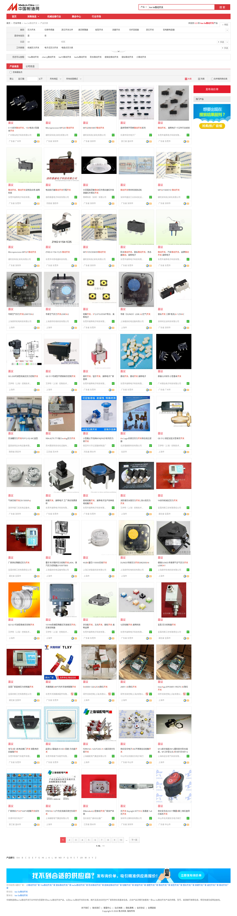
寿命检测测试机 (131, 190)
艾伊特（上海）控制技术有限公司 (20, 383)
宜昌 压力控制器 (167, 624)
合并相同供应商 (220, 78)
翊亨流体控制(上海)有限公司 (95, 694)
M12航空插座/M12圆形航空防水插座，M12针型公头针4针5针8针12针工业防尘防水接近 (173, 752)
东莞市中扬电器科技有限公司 (58, 259)
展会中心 (76, 16)
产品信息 (14, 66)
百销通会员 (17, 72)
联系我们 (96, 907)
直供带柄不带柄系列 (133, 127)
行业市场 (96, 16)
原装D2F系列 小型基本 (169, 376)
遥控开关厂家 (213, 885)
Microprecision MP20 (60, 127)
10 (121, 840)
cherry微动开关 (48, 57)
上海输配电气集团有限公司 (94, 756)
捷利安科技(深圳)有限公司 (57, 135)
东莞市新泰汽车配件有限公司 (20, 756)
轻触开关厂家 (128, 885)
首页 (14, 16)
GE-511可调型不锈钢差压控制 (60, 376)
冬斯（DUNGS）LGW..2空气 (135, 314)
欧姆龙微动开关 (111, 57)
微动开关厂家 (164, 885)
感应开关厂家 (188, 885)
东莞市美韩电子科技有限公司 (170, 135)
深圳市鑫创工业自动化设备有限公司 (132, 197)
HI (43, 857)
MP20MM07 (93, 127)
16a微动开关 (33, 57)
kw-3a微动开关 (21, 891)
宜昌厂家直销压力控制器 (20, 686)
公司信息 (30, 66)
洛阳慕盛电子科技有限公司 (57, 197)
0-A (18, 857)
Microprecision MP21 (22, 252)
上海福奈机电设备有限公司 (132, 321)
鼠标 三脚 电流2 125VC (171, 314)
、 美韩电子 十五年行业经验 (174, 127)
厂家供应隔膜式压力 (19, 562)
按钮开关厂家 (140, 885)
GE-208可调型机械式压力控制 (23, 376)
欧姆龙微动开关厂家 (113, 885)
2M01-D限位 (128, 686)
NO (60, 857)
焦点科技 (122, 911)
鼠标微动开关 (127, 57)
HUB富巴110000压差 (95, 562)
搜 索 (222, 7)
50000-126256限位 (95, 686)
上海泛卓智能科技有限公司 (94, 570)
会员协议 (141, 907)
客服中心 (107, 907)
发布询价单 (212, 89)
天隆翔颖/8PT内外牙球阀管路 (61, 686)
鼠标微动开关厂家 (63, 885)
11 (103, 846)
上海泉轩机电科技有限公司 (19, 321)
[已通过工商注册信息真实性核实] (38, 135)
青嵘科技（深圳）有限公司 (94, 197)
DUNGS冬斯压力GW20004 (134, 562)
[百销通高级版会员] (72, 694)
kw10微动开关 (65, 57)
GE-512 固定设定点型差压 (171, 438)
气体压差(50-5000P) (19, 500)
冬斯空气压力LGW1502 (21, 314)
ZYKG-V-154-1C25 (58, 252)
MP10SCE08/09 (94, 252)
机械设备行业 (54, 16)
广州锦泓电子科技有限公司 (19, 135)
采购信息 (31, 16)
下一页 (134, 840)
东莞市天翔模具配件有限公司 (58, 694)
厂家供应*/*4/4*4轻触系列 (23, 811)
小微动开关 (141, 57)
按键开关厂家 (201, 885)
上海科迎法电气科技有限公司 (170, 756)
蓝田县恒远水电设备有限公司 (20, 445)
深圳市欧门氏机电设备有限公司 (20, 507)
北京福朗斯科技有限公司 (131, 445)
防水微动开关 (96, 57)
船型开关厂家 (176, 885)
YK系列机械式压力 (168, 500)
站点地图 (118, 907)
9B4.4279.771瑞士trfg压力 (60, 438)
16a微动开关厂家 (47, 885)
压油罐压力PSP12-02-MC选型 (23, 438)
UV (81, 857)
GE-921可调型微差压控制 (21, 624)
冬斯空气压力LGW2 (57, 314)
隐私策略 (129, 907)
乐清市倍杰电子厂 (128, 135)
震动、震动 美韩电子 (133, 376)
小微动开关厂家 (33, 885)
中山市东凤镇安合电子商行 (132, 756)
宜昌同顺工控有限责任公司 (169, 507)
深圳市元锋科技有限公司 (131, 818)
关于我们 (85, 907)
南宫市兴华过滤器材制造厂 (94, 445)
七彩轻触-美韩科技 (130, 624)
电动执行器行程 (58, 190)
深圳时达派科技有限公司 (168, 321)
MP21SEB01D (169, 190)
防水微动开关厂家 (96, 885)
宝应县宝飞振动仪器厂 (92, 818)
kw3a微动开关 (80, 57)
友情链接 (152, 907)
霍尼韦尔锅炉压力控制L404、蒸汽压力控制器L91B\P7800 (61, 564)
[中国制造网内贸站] (23, 6)
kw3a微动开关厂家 (80, 885)
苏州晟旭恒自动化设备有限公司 (58, 445)
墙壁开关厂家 (152, 885)
